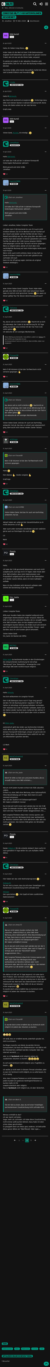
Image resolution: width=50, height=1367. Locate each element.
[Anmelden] (40, 4)
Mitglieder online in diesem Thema (17, 1356)
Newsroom (25, 1349)
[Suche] (35, 4)
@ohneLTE (7, 883)
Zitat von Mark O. (14, 1099)
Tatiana (41, 337)
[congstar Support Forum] (7, 4)
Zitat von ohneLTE (15, 925)
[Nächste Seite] (35, 1140)
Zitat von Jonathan (15, 197)
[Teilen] (46, 27)
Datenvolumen (7, 1349)
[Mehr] (45, 43)
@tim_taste (7, 659)
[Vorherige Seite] (15, 1140)
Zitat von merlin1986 (16, 507)
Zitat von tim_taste (15, 772)
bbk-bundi (12, 96)
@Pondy (10, 692)
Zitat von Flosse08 (15, 455)
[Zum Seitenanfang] (46, 1364)
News (17, 1349)
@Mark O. (11, 848)
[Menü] (46, 4)
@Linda (15, 133)
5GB (42, 1349)
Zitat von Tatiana (14, 400)
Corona (34, 1349)
